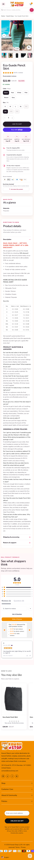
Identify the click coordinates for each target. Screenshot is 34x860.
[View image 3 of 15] (17, 55)
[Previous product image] (4, 35)
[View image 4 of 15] (23, 55)
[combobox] (14, 10)
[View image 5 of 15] (30, 55)
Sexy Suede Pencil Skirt (10, 717)
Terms (17, 847)
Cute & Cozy (10, 16)
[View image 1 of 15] (4, 55)
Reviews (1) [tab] (6, 601)
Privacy (23, 847)
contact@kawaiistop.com (9, 771)
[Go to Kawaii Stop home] (17, 4)
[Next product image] (30, 35)
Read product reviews (9, 76)
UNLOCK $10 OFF (17, 821)
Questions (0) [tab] (19, 601)
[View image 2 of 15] (10, 55)
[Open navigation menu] (3, 4)
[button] (13, 73)
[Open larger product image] (29, 47)
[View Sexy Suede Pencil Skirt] (14, 699)
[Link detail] (3, 776)
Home (3, 16)
